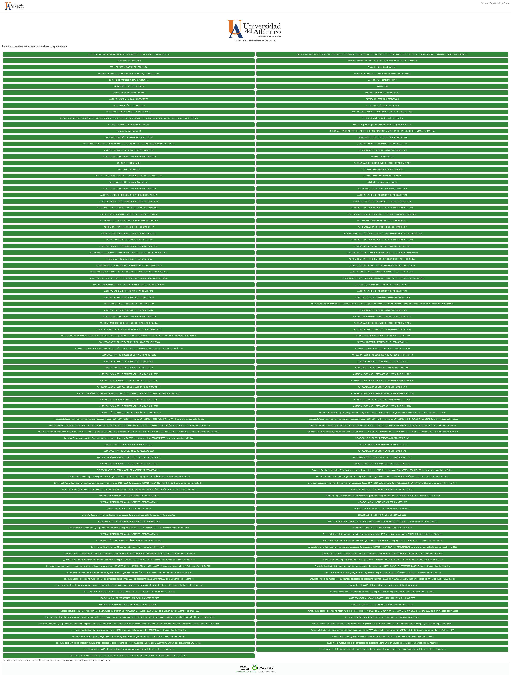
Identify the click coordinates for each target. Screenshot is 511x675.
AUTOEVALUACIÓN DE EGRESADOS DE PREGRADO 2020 (128, 310)
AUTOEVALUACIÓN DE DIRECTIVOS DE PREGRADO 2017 (382, 227)
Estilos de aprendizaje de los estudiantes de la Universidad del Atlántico (128, 329)
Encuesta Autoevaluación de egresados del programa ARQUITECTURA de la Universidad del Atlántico (129, 649)
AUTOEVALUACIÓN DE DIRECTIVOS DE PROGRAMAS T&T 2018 (129, 355)
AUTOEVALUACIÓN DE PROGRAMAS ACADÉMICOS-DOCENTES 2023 (382, 527)
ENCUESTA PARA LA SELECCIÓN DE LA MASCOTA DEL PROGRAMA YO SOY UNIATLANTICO (382, 233)
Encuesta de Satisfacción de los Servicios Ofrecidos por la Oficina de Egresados (382, 585)
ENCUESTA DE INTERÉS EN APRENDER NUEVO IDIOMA (129, 137)
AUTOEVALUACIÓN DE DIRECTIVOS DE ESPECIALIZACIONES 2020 (382, 399)
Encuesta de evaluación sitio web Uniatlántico (382, 118)
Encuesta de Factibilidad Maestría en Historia (129, 182)
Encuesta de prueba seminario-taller (128, 92)
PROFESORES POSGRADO (382, 156)
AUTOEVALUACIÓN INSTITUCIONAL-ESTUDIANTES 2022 (382, 502)
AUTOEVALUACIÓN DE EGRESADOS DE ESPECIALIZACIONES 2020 (128, 399)
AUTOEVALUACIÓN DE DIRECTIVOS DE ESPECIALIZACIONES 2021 (128, 463)
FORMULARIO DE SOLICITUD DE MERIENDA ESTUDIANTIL (382, 137)
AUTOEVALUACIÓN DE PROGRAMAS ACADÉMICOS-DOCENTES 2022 (128, 495)
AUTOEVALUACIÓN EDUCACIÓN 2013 (382, 105)
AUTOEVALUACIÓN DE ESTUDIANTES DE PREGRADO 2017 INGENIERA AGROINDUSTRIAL (129, 252)
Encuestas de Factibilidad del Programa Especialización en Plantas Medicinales (382, 60)
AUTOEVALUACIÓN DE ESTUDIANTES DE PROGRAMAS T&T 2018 (382, 335)
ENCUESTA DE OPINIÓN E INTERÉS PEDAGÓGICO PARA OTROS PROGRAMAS (128, 175)
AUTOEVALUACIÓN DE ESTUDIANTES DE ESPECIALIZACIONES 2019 (128, 374)
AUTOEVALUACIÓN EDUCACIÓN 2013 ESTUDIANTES (129, 112)
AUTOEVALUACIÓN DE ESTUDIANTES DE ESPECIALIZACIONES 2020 (128, 406)
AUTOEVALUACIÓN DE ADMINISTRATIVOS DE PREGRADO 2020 (128, 316)
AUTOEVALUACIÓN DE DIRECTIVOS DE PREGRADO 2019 (128, 367)
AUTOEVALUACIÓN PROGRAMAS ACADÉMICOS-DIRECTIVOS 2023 (129, 534)
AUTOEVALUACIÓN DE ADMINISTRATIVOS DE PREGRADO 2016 (128, 188)
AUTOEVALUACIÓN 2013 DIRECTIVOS (382, 99)
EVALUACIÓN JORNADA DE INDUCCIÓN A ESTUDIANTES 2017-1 (382, 284)
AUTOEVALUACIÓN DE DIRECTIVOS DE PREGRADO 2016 (382, 188)
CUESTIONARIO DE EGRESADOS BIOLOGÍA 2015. (382, 169)
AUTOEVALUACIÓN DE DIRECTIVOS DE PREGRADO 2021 (128, 444)
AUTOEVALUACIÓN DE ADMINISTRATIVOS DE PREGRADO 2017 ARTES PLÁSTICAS (128, 284)
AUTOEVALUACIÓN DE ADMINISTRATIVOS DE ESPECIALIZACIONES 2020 (382, 393)
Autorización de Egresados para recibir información (129, 259)
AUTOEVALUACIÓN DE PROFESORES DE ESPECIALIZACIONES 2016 (382, 201)
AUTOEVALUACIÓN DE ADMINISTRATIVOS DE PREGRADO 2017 (128, 233)
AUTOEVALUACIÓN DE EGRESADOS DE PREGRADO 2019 (382, 387)
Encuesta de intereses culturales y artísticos (128, 80)
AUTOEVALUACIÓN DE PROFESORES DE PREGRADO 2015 (382, 143)
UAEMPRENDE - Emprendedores (382, 80)
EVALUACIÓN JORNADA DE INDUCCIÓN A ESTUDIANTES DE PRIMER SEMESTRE (382, 214)
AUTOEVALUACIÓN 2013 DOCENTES (129, 105)
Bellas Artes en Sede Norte (129, 60)
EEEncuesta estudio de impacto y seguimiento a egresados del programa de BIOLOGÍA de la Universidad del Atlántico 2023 (382, 521)
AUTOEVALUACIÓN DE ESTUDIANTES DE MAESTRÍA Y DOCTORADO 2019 (129, 387)
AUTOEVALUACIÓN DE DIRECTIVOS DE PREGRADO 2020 (382, 310)
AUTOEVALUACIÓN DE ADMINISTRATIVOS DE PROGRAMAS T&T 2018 (382, 355)
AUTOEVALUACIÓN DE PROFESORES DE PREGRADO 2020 (129, 303)
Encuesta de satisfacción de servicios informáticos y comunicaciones (128, 73)
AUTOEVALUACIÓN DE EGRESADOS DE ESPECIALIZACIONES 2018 (128, 214)
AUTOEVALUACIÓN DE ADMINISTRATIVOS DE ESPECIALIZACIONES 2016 (382, 207)
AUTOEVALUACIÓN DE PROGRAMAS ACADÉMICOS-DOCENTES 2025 (128, 604)
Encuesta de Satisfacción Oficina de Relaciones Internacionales (382, 73)
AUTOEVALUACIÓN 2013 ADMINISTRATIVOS (128, 99)
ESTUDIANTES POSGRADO (128, 163)
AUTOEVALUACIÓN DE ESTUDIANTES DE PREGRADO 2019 (129, 361)
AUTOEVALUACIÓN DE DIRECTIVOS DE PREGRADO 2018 (128, 291)
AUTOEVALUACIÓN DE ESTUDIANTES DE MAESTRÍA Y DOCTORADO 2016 (129, 207)
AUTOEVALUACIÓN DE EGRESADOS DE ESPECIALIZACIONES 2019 (382, 323)
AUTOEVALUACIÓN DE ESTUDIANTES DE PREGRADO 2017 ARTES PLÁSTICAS (382, 259)
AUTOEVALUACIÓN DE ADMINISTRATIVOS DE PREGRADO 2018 (382, 297)
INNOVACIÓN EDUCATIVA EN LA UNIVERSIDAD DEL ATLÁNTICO (382, 508)
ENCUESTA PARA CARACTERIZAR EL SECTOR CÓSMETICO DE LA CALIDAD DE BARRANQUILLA (129, 54)
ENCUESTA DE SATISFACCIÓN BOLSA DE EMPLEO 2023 (382, 515)
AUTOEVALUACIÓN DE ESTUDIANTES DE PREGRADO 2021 (129, 451)
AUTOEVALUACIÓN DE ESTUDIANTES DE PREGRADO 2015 (129, 150)
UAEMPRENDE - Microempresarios (129, 86)
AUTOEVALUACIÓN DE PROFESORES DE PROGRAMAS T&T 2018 (382, 348)
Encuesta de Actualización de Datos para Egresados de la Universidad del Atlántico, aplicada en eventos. (129, 515)
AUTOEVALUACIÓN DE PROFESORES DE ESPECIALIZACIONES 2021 (382, 463)
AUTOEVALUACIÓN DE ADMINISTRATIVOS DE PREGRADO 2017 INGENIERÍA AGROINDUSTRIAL (382, 278)
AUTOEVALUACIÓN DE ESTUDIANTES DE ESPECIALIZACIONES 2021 (382, 457)
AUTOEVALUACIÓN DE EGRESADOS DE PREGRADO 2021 (382, 451)
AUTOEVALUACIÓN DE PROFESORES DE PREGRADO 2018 (382, 291)
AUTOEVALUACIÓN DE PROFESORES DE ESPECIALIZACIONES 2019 (382, 374)
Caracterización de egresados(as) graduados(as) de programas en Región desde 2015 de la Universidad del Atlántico (382, 591)
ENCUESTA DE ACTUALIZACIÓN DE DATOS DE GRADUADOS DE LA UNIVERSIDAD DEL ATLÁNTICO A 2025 (129, 591)
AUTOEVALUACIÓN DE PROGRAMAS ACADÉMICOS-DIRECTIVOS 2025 (129, 598)
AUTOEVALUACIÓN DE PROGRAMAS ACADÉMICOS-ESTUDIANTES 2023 (129, 521)
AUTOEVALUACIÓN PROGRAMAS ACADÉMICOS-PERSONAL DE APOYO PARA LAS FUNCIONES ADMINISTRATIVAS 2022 (128, 393)
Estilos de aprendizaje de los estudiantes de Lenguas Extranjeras (382, 124)
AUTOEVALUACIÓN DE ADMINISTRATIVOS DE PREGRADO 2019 (382, 367)
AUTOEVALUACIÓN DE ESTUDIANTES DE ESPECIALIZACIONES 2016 (128, 201)
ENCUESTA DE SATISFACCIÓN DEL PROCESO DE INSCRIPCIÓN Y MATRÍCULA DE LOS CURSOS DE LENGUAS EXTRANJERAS (382, 131)
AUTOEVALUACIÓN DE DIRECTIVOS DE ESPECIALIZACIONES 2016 (382, 163)
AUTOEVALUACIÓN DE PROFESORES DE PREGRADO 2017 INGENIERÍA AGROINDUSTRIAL (129, 271)
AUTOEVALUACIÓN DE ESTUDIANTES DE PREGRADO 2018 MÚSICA (382, 316)
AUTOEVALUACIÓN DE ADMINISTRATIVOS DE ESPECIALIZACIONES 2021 (128, 457)
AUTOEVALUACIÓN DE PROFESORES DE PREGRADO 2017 (129, 227)
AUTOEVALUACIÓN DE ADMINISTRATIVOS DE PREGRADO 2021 (382, 438)
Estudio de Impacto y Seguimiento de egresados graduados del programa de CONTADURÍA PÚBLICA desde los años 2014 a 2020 (382, 495)
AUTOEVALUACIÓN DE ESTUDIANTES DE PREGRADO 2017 (382, 220)
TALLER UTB (382, 86)
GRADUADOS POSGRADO (129, 169)
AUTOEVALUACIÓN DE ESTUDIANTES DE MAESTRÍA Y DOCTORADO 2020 (129, 412)
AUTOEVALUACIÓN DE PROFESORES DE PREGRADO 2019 (382, 361)
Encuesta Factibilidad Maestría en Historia (382, 175)
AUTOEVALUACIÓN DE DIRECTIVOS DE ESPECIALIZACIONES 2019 (128, 380)
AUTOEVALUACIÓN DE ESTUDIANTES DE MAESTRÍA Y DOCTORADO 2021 (129, 470)
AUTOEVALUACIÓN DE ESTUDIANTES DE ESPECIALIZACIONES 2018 (128, 246)
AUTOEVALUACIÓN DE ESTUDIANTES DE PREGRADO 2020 (382, 342)
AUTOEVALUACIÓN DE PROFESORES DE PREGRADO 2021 (382, 444)
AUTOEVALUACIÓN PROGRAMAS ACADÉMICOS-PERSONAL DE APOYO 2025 (382, 598)
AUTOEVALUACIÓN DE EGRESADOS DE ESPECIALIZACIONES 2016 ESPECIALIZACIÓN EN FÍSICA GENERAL (129, 143)
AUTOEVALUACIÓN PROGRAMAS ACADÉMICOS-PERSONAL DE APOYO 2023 (129, 540)
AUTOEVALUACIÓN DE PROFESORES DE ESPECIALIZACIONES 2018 (129, 220)
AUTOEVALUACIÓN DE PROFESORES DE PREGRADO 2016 (382, 195)
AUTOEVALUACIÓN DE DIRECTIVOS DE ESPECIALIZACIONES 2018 (382, 246)
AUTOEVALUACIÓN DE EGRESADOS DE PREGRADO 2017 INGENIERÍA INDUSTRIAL (382, 252)
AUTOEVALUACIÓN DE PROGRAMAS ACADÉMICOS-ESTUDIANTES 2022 (382, 489)
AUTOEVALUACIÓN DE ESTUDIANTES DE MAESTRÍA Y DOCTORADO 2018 (382, 271)
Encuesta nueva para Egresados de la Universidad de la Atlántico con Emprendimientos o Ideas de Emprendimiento (382, 636)
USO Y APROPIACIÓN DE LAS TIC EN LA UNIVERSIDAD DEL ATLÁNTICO (129, 342)
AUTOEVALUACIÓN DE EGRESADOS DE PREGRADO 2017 (128, 239)
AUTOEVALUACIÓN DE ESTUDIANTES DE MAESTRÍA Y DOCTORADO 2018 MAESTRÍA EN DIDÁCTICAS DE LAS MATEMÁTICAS (129, 348)
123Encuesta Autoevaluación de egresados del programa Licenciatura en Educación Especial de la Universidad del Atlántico (382, 643)
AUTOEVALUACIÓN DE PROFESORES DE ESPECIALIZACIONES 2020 (382, 406)
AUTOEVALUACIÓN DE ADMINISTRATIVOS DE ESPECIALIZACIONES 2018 (382, 239)
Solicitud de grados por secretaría (382, 182)
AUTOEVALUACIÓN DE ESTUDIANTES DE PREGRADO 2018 (129, 297)
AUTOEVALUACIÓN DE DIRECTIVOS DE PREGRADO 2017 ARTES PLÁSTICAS (382, 265)
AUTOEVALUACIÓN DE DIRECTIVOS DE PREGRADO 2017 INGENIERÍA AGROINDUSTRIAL (128, 278)
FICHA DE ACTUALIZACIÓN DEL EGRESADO (129, 67)
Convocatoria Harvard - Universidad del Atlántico (129, 508)
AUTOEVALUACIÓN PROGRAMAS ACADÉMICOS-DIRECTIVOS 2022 (129, 502)
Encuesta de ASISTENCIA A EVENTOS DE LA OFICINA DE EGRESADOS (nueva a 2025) (382, 617)
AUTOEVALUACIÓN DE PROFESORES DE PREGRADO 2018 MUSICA (129, 323)
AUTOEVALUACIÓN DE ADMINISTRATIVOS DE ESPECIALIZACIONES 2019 (382, 380)
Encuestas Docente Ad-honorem (382, 67)
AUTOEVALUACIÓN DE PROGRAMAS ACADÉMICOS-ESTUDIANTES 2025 (382, 604)
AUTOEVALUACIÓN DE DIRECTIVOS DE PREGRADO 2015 (382, 150)
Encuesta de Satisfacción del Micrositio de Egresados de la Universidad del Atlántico (128, 547)
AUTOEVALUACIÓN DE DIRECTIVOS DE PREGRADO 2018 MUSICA (128, 195)
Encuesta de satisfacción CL (128, 131)
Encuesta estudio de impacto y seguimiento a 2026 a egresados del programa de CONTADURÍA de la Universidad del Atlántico (128, 636)
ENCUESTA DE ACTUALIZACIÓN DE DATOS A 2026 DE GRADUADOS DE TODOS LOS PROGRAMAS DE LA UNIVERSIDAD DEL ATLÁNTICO (128, 655)
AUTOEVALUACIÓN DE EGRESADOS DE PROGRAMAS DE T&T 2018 (382, 329)
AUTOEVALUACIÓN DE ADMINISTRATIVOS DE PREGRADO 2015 (128, 156)
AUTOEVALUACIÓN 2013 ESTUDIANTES (382, 92)
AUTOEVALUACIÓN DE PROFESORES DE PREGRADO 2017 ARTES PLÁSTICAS (129, 265)
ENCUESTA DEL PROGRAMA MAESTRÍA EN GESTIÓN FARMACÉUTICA (382, 112)
